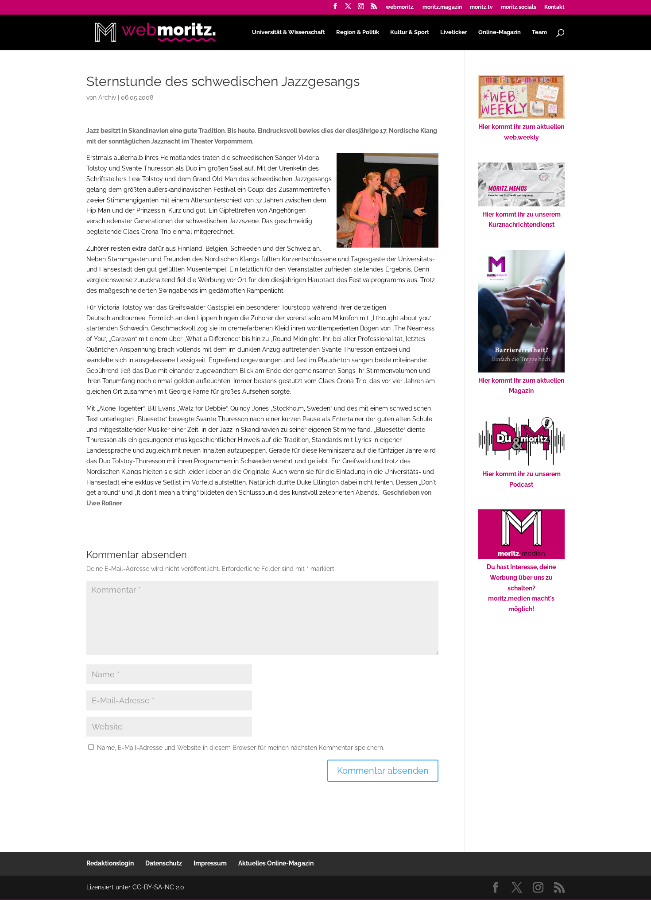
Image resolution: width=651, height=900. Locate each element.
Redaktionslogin (110, 863)
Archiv (107, 97)
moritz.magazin (442, 7)
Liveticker (453, 32)
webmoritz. (400, 7)
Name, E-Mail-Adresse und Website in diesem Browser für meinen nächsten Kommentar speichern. (240, 747)
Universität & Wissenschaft (288, 32)
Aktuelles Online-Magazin (276, 863)
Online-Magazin (499, 32)
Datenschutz (163, 863)
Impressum (210, 863)
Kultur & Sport (409, 32)
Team (539, 32)
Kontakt (554, 7)
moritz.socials (518, 7)
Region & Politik (357, 32)
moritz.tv (481, 7)
